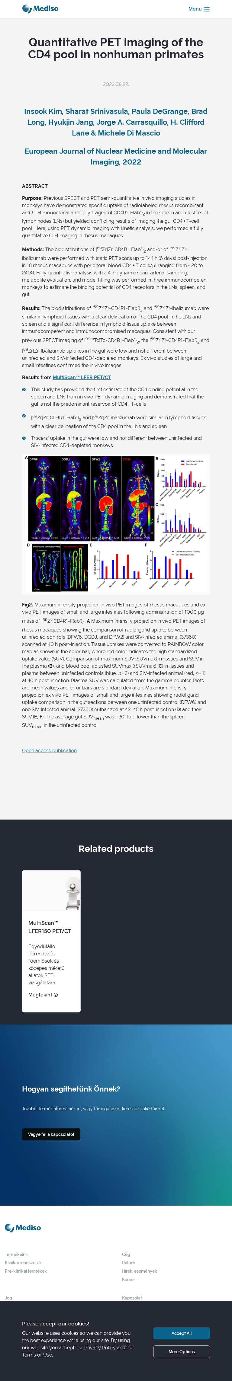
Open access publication (49, 750)
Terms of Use (37, 1355)
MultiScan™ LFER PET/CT (82, 377)
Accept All (182, 1333)
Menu (195, 9)
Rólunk (129, 1262)
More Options (182, 1351)
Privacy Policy (100, 1348)
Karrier (128, 1279)
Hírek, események (139, 1271)
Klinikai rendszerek (23, 1262)
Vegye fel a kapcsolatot (51, 1134)
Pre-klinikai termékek (26, 1271)
